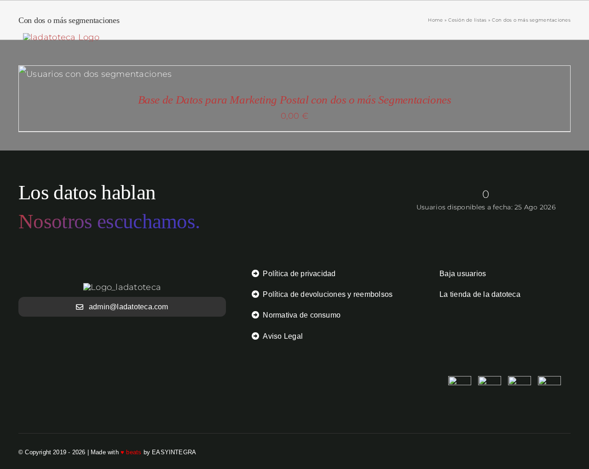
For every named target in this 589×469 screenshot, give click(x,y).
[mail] (567, 452)
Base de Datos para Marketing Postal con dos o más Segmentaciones (294, 99)
